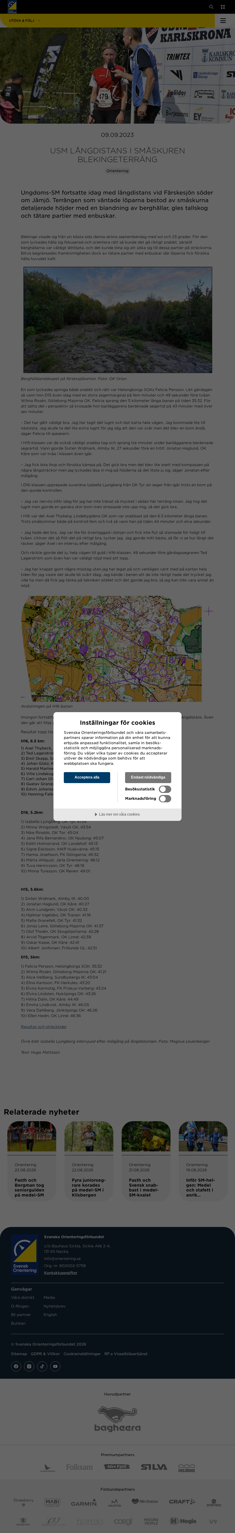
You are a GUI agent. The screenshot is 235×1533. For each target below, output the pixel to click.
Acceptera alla (87, 777)
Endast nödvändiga (148, 777)
